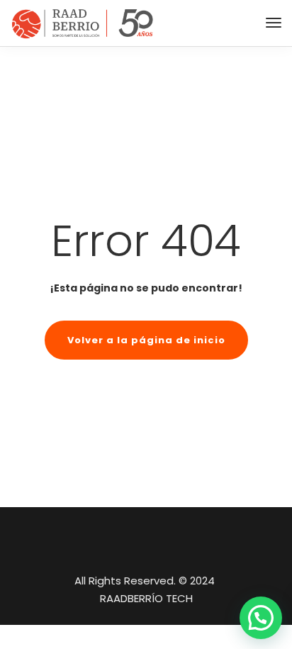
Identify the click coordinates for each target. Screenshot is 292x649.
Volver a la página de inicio (146, 340)
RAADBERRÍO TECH (146, 598)
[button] (261, 618)
